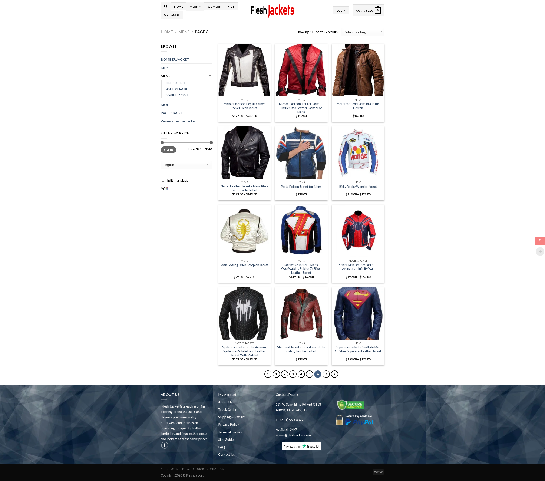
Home (178, 6)
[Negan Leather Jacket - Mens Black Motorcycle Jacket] (244, 152)
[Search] (166, 6)
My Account (227, 394)
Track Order (227, 409)
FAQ (221, 447)
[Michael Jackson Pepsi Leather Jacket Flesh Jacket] (244, 70)
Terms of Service (230, 432)
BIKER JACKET (175, 83)
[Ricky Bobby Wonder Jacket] (358, 152)
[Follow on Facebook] (164, 445)
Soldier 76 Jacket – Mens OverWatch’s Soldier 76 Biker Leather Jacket (301, 268)
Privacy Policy (228, 424)
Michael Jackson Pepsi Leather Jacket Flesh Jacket (244, 106)
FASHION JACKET (177, 89)
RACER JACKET (173, 113)
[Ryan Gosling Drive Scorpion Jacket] (244, 231)
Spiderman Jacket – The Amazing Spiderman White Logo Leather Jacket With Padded (244, 351)
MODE (166, 105)
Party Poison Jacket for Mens (301, 186)
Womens (214, 6)
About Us (225, 402)
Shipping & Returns (232, 417)
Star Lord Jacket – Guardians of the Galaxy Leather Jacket (301, 349)
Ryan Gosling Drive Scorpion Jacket (244, 265)
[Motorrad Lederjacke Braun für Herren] (358, 70)
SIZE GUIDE (172, 15)
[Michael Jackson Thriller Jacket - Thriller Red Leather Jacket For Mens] (301, 70)
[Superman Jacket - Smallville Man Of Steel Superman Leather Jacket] (358, 313)
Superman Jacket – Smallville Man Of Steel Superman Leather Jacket (358, 349)
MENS (194, 6)
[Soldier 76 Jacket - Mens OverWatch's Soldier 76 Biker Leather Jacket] (301, 231)
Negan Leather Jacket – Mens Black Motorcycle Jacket (244, 188)
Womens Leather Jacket (178, 121)
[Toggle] (210, 75)
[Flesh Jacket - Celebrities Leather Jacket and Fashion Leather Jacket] (272, 11)
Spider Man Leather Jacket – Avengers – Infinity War (358, 267)
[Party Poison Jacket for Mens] (301, 152)
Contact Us (226, 454)
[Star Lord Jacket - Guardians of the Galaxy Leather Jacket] (301, 313)
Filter (168, 149)
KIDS (231, 6)
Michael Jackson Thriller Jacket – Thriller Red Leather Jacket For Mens (301, 107)
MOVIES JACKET (177, 95)
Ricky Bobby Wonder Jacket (358, 186)
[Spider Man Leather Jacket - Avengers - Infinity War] (358, 231)
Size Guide (226, 439)
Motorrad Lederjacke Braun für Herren (358, 106)
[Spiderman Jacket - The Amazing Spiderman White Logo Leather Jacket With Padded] (244, 313)
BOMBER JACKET (175, 59)
